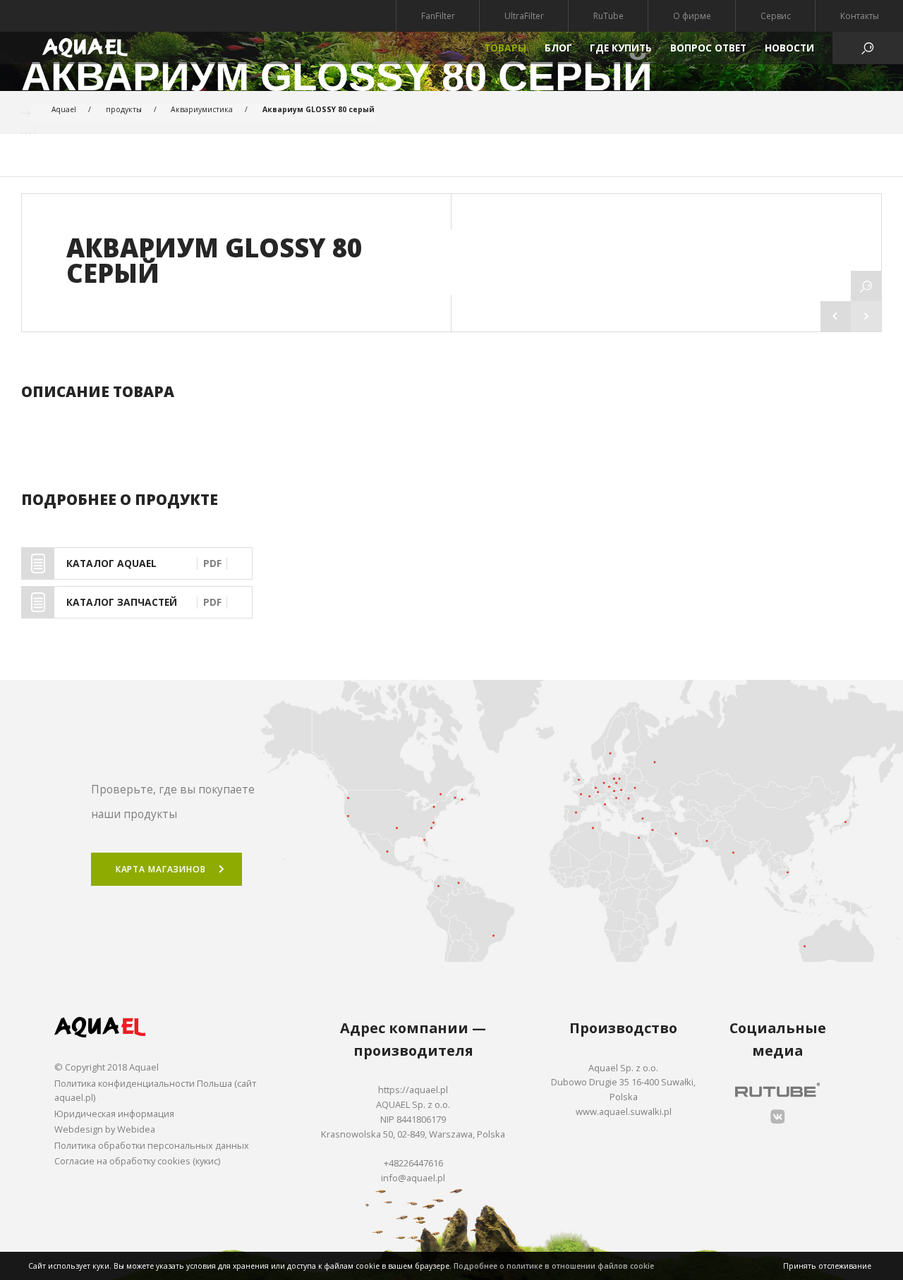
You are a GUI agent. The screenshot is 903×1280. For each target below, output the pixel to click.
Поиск (451, 651)
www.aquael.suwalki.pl (624, 1111)
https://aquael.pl (413, 1089)
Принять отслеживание (827, 1266)
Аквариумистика (202, 109)
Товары (505, 47)
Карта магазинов (161, 869)
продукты (124, 109)
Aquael (63, 109)
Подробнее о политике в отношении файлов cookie (554, 1266)
